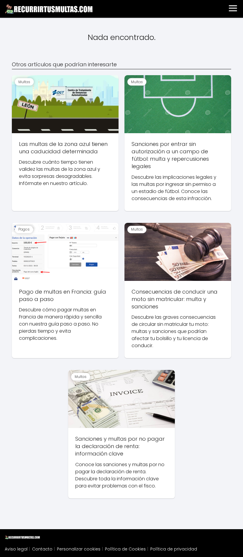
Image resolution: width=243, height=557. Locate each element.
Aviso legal (16, 549)
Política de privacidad (173, 549)
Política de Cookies (125, 549)
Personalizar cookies (78, 549)
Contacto (42, 549)
